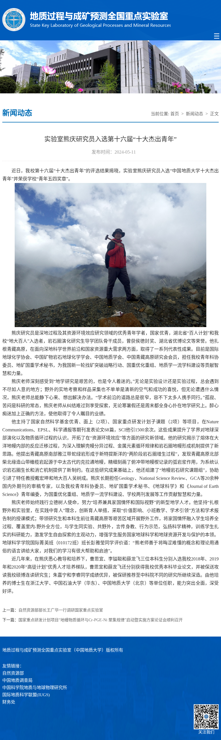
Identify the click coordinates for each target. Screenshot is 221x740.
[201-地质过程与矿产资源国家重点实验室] (110, 20)
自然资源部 (13, 673)
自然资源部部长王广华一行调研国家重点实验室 (60, 610)
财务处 (8, 702)
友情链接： (13, 666)
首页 (174, 114)
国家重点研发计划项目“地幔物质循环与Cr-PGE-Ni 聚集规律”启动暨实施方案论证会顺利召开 (100, 620)
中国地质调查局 (17, 680)
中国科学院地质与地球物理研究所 (34, 687)
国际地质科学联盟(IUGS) (26, 694)
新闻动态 (194, 114)
